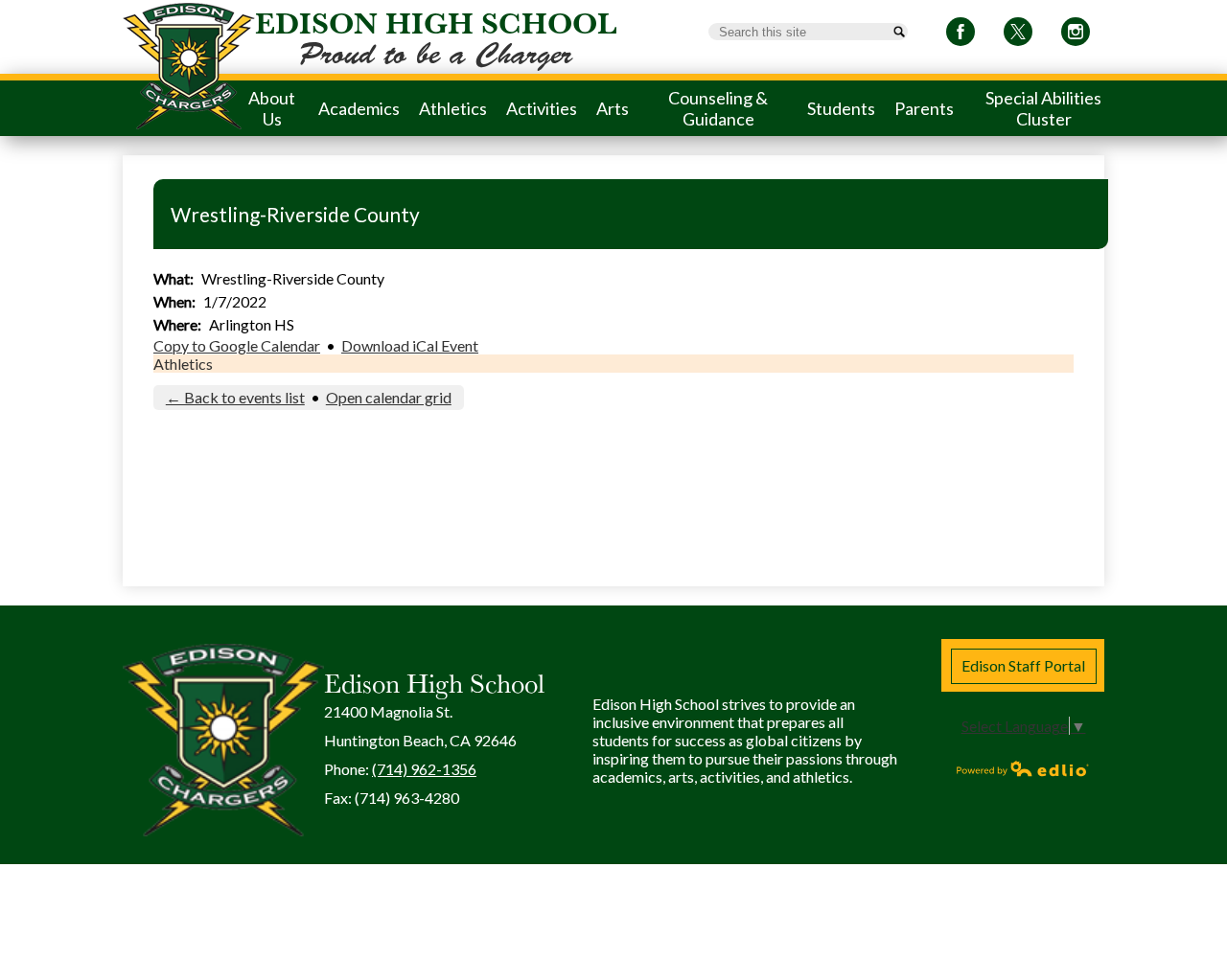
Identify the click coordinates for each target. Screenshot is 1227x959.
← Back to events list (235, 397)
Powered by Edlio (1023, 768)
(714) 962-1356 (424, 769)
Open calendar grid (388, 397)
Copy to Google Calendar (236, 345)
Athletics (183, 363)
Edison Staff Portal (1023, 665)
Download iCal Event (409, 345)
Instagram (1075, 31)
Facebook (960, 31)
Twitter (1018, 31)
